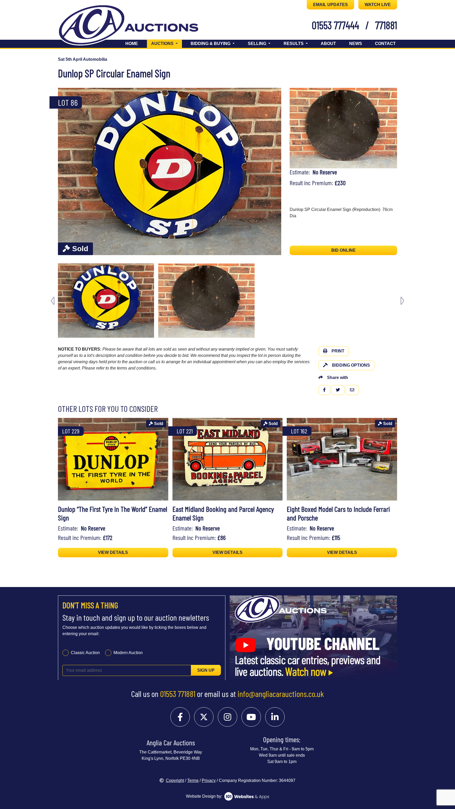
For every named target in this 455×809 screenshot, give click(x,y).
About (328, 43)
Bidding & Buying (211, 43)
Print (338, 351)
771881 (386, 25)
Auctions (166, 43)
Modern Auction (128, 652)
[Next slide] (274, 172)
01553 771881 (177, 694)
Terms (193, 780)
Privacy (209, 780)
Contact (385, 43)
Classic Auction (85, 652)
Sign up (206, 670)
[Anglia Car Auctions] (137, 26)
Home (131, 43)
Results (294, 43)
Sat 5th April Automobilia (82, 59)
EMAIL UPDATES (330, 4)
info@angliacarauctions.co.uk (281, 694)
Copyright (175, 780)
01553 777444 (335, 25)
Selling (257, 43)
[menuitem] (106, 301)
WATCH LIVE (378, 4)
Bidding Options (351, 365)
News (355, 43)
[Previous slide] (65, 172)
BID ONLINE (343, 250)
